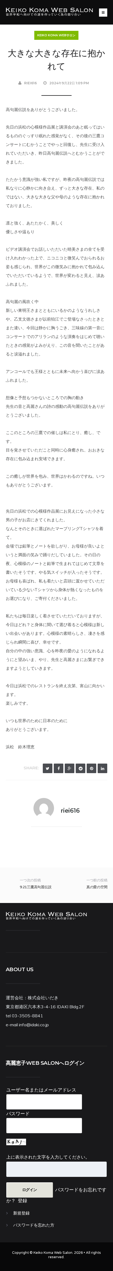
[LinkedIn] (102, 768)
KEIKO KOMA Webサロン (56, 35)
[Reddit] (80, 768)
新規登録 (21, 1213)
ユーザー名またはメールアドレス (41, 1090)
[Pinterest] (91, 768)
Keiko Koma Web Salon (52, 1253)
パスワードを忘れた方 (33, 1225)
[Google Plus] (69, 768)
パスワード (18, 1113)
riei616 (30, 83)
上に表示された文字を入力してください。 (48, 1157)
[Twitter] (47, 768)
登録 (22, 1200)
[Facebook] (58, 768)
